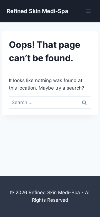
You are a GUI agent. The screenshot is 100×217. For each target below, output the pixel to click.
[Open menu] (88, 11)
